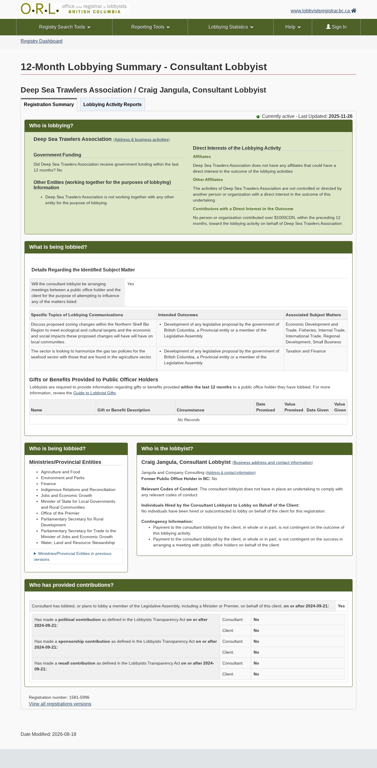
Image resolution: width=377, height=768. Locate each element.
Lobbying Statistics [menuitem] (228, 26)
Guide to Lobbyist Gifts (94, 392)
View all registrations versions (60, 703)
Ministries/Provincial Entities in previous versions (72, 556)
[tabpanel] (188, 410)
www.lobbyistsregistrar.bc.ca (321, 10)
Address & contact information (230, 473)
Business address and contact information (273, 462)
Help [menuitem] (290, 26)
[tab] (49, 104)
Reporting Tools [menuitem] (147, 26)
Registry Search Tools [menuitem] (62, 26)
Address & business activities (141, 139)
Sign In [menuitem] (339, 26)
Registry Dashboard (41, 41)
